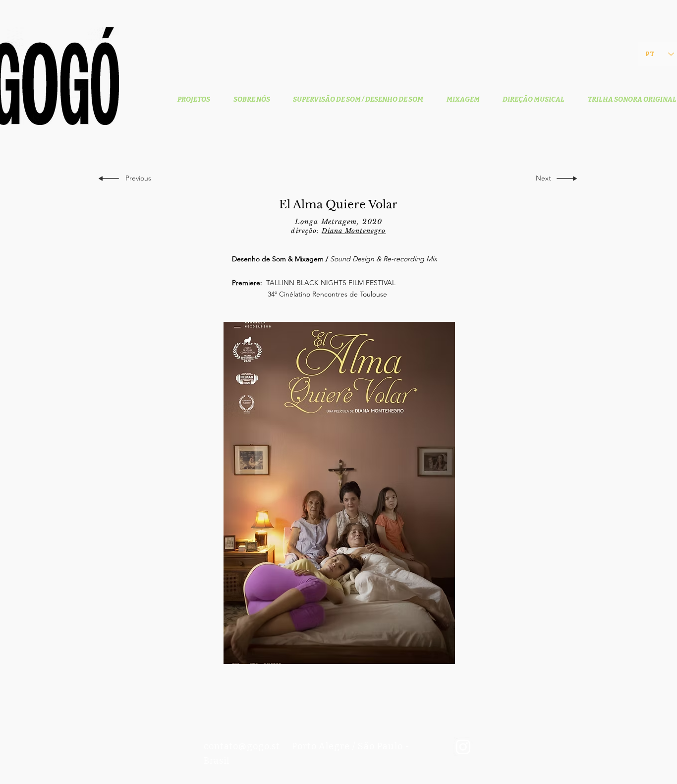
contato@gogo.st (242, 746)
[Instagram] (463, 746)
